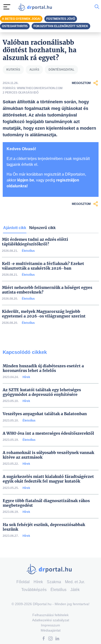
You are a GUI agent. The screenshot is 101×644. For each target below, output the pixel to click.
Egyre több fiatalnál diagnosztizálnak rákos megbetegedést (46, 503)
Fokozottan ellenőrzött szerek (61, 26)
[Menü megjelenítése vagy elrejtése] (7, 7)
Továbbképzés (34, 590)
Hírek (26, 377)
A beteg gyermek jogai (21, 19)
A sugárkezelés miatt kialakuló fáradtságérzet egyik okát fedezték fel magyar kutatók (48, 479)
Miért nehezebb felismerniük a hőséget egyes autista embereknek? (47, 290)
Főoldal (23, 582)
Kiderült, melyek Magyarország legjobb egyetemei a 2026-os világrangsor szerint (44, 313)
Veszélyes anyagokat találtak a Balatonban (45, 414)
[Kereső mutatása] (97, 7)
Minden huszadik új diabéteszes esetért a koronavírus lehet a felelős (43, 368)
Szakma (54, 582)
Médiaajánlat (51, 630)
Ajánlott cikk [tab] (14, 228)
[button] (43, 639)
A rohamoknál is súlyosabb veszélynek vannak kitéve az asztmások (48, 455)
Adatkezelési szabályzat (50, 620)
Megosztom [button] (81, 83)
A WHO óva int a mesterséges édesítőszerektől (48, 433)
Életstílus (28, 251)
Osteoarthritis (15, 26)
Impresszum (50, 625)
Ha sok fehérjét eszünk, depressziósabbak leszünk (44, 527)
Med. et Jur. (75, 582)
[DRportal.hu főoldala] (36, 7)
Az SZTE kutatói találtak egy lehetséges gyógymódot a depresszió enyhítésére (42, 392)
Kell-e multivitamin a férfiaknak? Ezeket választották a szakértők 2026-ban (43, 266)
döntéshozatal (61, 69)
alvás (34, 69)
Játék (75, 590)
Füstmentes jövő (60, 19)
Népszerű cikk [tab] (42, 228)
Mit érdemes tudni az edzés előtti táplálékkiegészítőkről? (35, 241)
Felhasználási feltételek (50, 615)
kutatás (13, 69)
